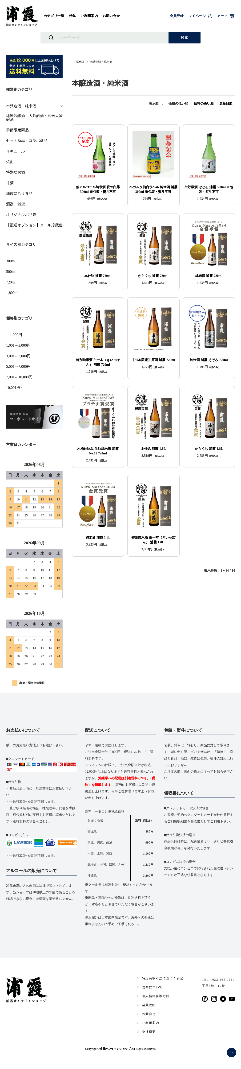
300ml (11, 261)
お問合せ (149, 1013)
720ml (11, 282)
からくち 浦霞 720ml (153, 276)
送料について (152, 987)
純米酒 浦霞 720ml (208, 276)
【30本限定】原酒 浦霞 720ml (153, 360)
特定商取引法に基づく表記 (162, 978)
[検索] (185, 37)
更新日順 (226, 103)
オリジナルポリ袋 (21, 215)
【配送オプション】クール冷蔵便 (34, 225)
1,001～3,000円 (18, 345)
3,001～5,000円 (18, 356)
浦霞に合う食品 (19, 193)
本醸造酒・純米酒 (21, 106)
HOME (80, 61)
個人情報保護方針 (155, 996)
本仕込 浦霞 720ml (98, 276)
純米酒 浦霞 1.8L (98, 537)
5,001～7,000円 (18, 366)
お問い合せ (111, 16)
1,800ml (12, 293)
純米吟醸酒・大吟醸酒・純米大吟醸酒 (34, 117)
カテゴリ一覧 (54, 16)
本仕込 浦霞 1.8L (153, 448)
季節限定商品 (17, 130)
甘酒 (10, 183)
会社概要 (149, 1031)
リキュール (15, 151)
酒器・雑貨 (15, 204)
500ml (11, 272)
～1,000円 (14, 335)
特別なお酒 (15, 172)
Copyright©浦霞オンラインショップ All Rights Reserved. (120, 1048)
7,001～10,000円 (19, 377)
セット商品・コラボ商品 (27, 141)
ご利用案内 (89, 16)
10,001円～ (15, 388)
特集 (72, 16)
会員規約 (149, 1005)
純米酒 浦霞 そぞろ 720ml (209, 360)
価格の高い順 (204, 103)
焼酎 (10, 162)
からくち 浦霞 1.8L (209, 448)
